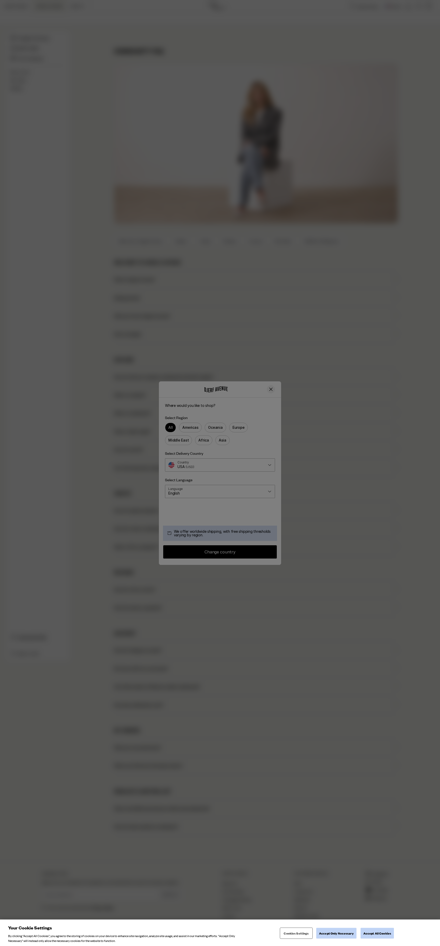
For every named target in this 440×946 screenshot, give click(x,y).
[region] (220, 932)
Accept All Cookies (377, 933)
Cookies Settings (296, 933)
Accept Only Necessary (336, 933)
